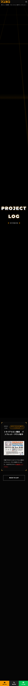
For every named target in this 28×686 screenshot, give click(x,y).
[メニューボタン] (26, 2)
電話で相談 (14, 683)
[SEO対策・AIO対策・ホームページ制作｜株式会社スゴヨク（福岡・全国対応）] (5, 2)
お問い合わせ (5, 683)
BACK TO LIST (14, 477)
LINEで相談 (23, 683)
